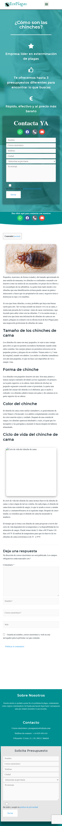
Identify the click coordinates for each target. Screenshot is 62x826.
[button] (46, 4)
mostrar (17, 236)
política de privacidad (32, 188)
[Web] (31, 625)
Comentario (8, 564)
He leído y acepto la (23, 188)
